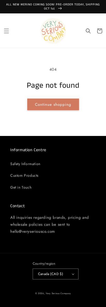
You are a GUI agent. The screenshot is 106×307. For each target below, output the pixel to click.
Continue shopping (53, 104)
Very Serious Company (58, 293)
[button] (6, 31)
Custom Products (24, 175)
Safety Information (25, 163)
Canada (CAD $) (50, 273)
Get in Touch (20, 187)
